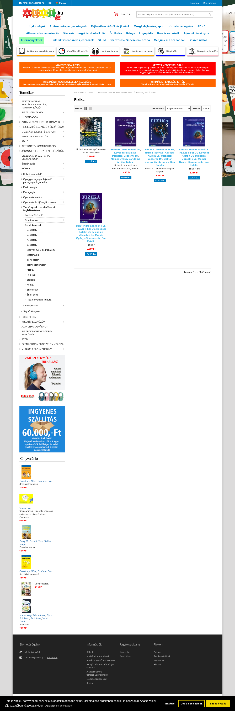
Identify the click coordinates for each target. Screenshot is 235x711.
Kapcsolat (52, 657)
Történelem (33, 259)
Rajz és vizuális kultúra (39, 299)
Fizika (30, 269)
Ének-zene (32, 294)
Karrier (90, 683)
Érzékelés (115, 33)
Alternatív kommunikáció (42, 33)
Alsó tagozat (31, 220)
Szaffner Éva (45, 481)
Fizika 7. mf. (194, 168)
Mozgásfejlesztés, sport (149, 26)
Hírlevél (157, 664)
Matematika (33, 254)
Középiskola (31, 305)
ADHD (201, 26)
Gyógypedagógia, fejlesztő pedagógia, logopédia (37, 181)
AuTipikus (24, 624)
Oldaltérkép (125, 656)
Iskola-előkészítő (34, 215)
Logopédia (146, 33)
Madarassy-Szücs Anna (32, 615)
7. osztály (32, 239)
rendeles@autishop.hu (33, 3)
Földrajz (31, 274)
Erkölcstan (32, 289)
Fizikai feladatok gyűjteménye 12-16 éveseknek (91, 151)
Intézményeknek (31, 40)
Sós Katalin (127, 162)
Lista (85, 108)
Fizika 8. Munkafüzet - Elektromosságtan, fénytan (125, 167)
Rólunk (90, 652)
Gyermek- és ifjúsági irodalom (39, 202)
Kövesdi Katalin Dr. (125, 152)
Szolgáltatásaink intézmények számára (100, 666)
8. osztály (32, 244)
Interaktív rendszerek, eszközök (73, 40)
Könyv (130, 33)
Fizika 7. (91, 245)
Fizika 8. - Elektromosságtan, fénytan (159, 170)
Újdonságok (37, 26)
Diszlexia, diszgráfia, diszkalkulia (84, 33)
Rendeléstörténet (162, 656)
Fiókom (157, 652)
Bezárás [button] (170, 703)
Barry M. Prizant (28, 541)
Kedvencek (159, 660)
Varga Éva (25, 508)
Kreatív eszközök (168, 33)
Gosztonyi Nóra (27, 481)
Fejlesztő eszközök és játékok (110, 26)
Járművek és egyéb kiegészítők (43, 151)
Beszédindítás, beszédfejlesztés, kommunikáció (34, 104)
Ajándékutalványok (196, 33)
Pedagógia (29, 192)
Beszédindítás (198, 40)
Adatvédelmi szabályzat (98, 656)
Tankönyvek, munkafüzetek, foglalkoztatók (39, 209)
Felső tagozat (33, 225)
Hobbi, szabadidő (32, 174)
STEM (102, 40)
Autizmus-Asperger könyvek (68, 26)
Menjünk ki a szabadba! (169, 40)
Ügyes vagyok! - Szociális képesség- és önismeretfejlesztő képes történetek (36, 514)
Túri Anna (36, 618)
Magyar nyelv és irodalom (41, 249)
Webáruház (79, 92)
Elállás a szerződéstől (97, 679)
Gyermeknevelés (32, 197)
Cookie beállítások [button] (191, 703)
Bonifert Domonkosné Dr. (125, 149)
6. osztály (32, 234)
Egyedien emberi (27, 547)
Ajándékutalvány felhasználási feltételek (97, 673)
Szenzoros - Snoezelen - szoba (130, 40)
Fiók (50, 3)
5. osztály (32, 229)
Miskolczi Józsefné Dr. (125, 155)
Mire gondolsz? (42, 584)
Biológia (31, 279)
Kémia (30, 284)
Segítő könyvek (31, 311)
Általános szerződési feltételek (101, 660)
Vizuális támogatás (181, 26)
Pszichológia (30, 187)
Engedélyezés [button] (218, 703)
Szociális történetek (28, 484)
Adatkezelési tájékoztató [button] (58, 705)
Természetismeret (36, 264)
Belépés (194, 3)
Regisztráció (209, 3)
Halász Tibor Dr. (154, 152)
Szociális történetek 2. (29, 574)
